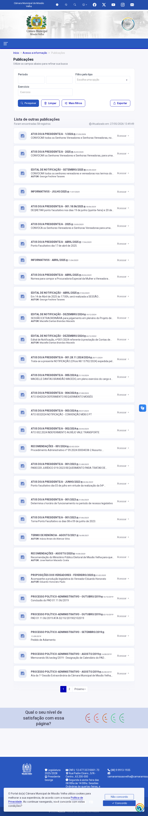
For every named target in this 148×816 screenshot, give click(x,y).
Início (16, 52)
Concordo (120, 803)
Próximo (80, 689)
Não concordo (119, 796)
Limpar (52, 103)
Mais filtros (75, 103)
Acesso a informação (35, 52)
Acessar (122, 135)
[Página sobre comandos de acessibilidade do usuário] (84, 4)
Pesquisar (30, 103)
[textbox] (103, 79)
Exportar (122, 103)
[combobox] (102, 79)
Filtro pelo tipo (84, 74)
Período (23, 74)
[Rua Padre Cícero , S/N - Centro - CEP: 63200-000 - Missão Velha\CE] (74, 741)
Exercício (23, 86)
